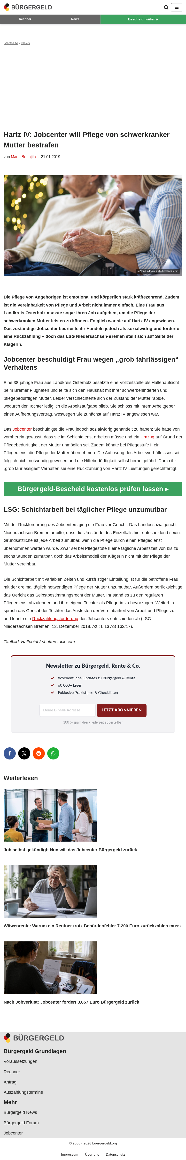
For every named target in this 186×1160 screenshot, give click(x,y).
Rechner (25, 19)
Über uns (92, 1154)
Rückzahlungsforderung (55, 618)
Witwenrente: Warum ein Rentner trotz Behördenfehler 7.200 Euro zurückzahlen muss (92, 925)
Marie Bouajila (23, 156)
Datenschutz (115, 1154)
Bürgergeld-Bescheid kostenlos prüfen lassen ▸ (93, 489)
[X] (24, 753)
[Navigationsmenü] (176, 7)
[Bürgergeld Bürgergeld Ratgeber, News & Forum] (28, 7)
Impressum (69, 1154)
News (75, 19)
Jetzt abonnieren (121, 710)
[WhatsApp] (53, 753)
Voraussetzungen (20, 1061)
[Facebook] (10, 753)
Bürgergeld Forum (21, 1122)
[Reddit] (39, 753)
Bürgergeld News (20, 1112)
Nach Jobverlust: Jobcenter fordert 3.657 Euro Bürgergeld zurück (71, 1002)
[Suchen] (166, 7)
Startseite (11, 43)
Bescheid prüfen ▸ (143, 19)
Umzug (147, 437)
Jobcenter (22, 429)
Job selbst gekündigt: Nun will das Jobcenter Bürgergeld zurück (70, 849)
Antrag (10, 1082)
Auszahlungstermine (23, 1092)
